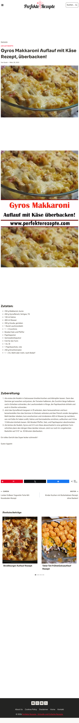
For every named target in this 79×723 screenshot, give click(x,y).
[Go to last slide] (5, 544)
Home (52, 709)
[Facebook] (33, 703)
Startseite (4, 42)
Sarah (6, 62)
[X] (46, 703)
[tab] (35, 574)
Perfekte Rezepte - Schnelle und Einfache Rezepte (42, 714)
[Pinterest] (42, 703)
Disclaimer (43, 709)
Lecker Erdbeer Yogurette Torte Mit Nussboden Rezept (15, 495)
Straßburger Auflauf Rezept (17, 565)
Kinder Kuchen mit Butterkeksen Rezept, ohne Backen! (61, 495)
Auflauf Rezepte (7, 46)
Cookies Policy (31, 709)
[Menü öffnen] (2, 5)
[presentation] (19, 540)
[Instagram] (37, 703)
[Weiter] (73, 544)
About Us (19, 709)
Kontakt (61, 709)
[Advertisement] (39, 25)
